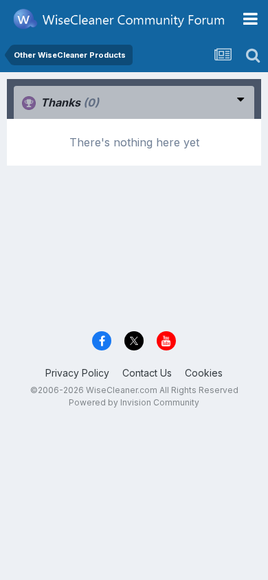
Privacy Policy (77, 373)
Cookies (204, 373)
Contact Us (147, 373)
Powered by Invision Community (134, 402)
